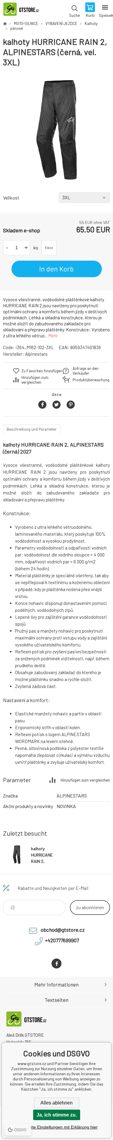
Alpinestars (36, 354)
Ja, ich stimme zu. (56, 1114)
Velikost (11, 197)
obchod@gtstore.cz (63, 930)
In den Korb (56, 269)
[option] (56, 129)
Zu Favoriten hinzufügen (41, 370)
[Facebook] (56, 963)
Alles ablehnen (56, 1102)
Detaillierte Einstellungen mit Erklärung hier (57, 1127)
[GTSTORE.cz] (5, 23)
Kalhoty (91, 23)
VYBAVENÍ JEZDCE (61, 23)
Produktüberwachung (87, 379)
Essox (49, 247)
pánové (16, 28)
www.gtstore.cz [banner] (23, 10)
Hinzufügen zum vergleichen (35, 379)
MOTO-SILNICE (26, 23)
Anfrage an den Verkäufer (86, 370)
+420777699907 (62, 940)
